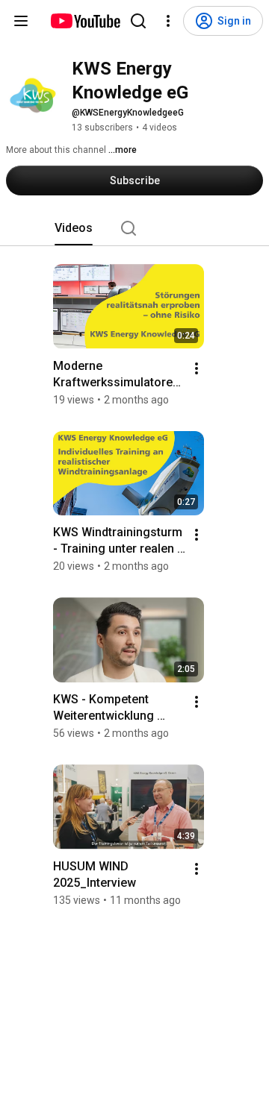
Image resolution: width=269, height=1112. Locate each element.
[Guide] (21, 21)
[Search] (138, 21)
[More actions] (196, 368)
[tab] (74, 228)
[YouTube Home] (85, 21)
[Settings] (168, 21)
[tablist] (134, 228)
